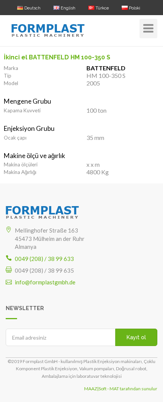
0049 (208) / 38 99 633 (44, 258)
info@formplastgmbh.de (45, 282)
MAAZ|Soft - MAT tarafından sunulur (120, 388)
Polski (134, 8)
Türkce (101, 8)
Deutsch (32, 8)
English (67, 8)
